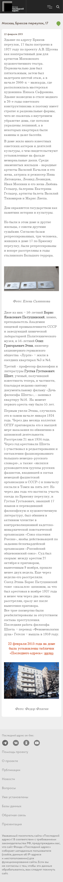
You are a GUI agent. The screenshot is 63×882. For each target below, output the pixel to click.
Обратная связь (14, 815)
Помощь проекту (15, 752)
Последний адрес (13, 6)
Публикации (11, 770)
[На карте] (58, 25)
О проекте (10, 761)
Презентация (12, 824)
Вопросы (9, 788)
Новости (8, 779)
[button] (57, 6)
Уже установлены (15, 797)
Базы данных (11, 806)
